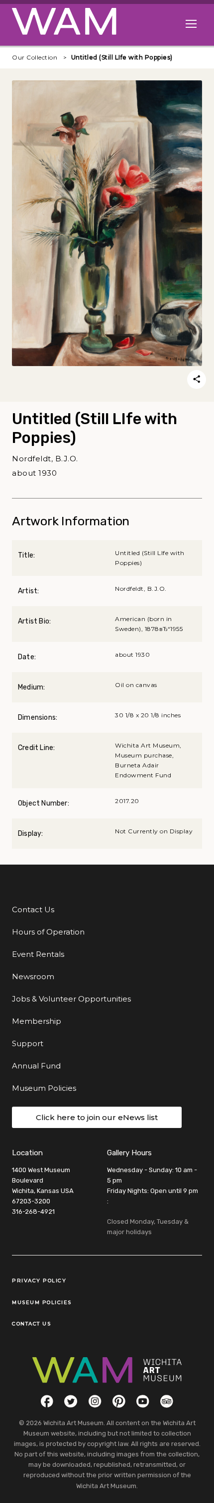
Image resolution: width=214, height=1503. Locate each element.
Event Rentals (38, 954)
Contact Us (33, 909)
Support (27, 1043)
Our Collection (34, 57)
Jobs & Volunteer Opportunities (71, 998)
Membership (36, 1021)
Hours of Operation (48, 932)
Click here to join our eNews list (97, 1117)
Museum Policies (44, 1088)
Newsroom (33, 976)
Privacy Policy (39, 1280)
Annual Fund (36, 1065)
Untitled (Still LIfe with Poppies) (122, 57)
